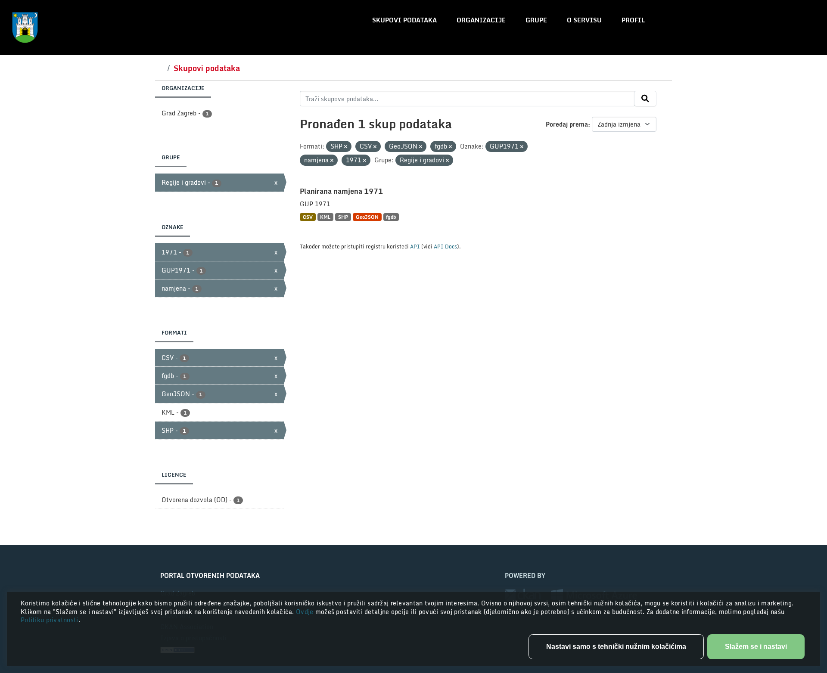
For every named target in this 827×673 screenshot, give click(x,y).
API (415, 246)
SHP (343, 216)
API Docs (445, 246)
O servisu (584, 20)
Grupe (536, 20)
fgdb (391, 216)
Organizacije (481, 20)
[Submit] (645, 98)
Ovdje (305, 612)
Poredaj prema (567, 124)
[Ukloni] (345, 147)
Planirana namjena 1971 (341, 191)
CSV (308, 216)
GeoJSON (367, 216)
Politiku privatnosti (49, 620)
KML (325, 216)
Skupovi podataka (404, 20)
